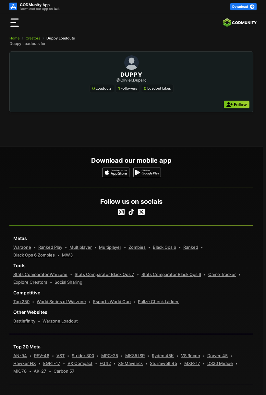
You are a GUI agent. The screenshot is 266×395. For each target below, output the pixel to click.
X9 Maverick (130, 363)
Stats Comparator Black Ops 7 (104, 274)
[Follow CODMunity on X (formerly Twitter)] (141, 212)
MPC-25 (109, 355)
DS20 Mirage (220, 363)
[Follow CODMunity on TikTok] (131, 212)
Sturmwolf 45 (163, 363)
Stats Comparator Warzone (40, 274)
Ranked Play (50, 247)
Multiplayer (80, 247)
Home (14, 38)
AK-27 (40, 371)
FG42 (105, 363)
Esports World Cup (112, 301)
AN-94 (20, 355)
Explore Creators (30, 282)
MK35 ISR (135, 355)
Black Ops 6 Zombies (34, 255)
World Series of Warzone (61, 301)
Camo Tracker (222, 274)
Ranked (190, 247)
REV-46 (41, 355)
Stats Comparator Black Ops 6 (171, 274)
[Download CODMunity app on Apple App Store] (116, 172)
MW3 (67, 255)
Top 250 (21, 301)
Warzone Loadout (60, 321)
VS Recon (190, 355)
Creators (33, 38)
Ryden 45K (163, 355)
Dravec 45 (217, 355)
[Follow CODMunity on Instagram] (121, 212)
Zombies (137, 247)
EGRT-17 (51, 363)
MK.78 (20, 371)
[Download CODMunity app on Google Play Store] (147, 172)
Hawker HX (24, 363)
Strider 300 (83, 355)
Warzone (22, 247)
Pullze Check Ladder (158, 301)
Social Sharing (68, 282)
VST (60, 355)
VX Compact (79, 363)
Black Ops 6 (164, 247)
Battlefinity (24, 321)
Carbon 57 (64, 371)
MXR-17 (192, 363)
